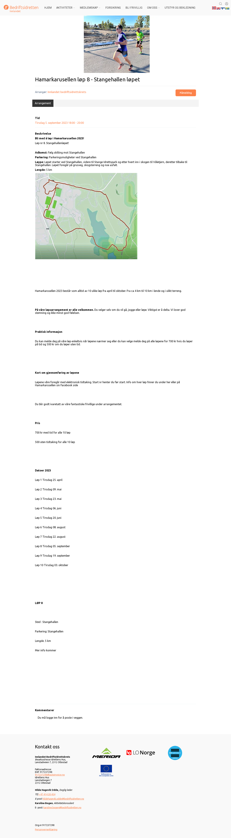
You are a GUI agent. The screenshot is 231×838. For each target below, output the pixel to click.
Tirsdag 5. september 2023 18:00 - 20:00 (59, 122)
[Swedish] (227, 7)
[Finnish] (223, 7)
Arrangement (43, 103)
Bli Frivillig (133, 7)
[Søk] (220, 4)
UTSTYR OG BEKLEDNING (180, 7)
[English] (218, 7)
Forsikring (113, 7)
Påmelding (186, 92)
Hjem (48, 7)
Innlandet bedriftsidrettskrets (67, 92)
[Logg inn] (227, 4)
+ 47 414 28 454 (46, 794)
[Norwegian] (214, 7)
